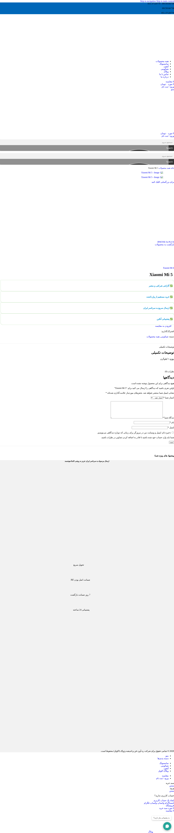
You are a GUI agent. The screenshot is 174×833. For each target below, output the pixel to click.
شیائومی (164, 336)
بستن (171, 785)
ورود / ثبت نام (162, 778)
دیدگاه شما (168, 417)
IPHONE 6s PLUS (165, 242)
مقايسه (165, 776)
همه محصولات (164, 168)
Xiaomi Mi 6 (168, 268)
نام (172, 422)
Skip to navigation (148, 1)
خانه (172, 168)
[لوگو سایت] (159, 56)
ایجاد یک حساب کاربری (163, 800)
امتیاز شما (168, 397)
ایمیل (171, 427)
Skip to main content (165, 1)
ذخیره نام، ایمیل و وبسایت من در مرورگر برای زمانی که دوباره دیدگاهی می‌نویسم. (134, 432)
